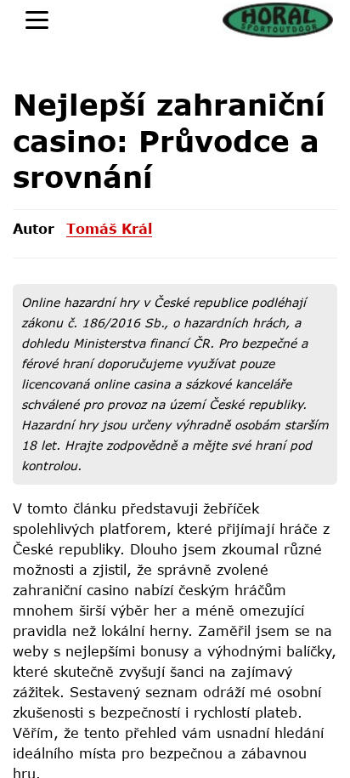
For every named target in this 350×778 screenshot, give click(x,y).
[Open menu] (37, 20)
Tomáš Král (109, 228)
